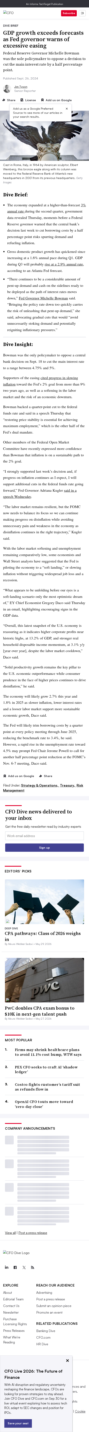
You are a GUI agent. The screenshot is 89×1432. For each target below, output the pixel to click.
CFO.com (43, 1337)
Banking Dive (45, 1331)
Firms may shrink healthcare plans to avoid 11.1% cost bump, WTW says (48, 1052)
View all (10, 1233)
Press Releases (14, 1331)
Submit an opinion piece (53, 1306)
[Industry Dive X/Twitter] (23, 1267)
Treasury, (68, 785)
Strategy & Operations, (40, 785)
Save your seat (18, 1423)
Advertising (44, 1292)
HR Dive (42, 1344)
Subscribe (69, 13)
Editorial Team (13, 1299)
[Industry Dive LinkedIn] (6, 1267)
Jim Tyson (20, 86)
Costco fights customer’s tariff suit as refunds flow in (47, 1087)
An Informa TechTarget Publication (44, 4)
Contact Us (11, 1306)
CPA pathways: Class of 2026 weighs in (43, 936)
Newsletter (11, 1312)
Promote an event (49, 1312)
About (7, 1292)
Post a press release (32, 1233)
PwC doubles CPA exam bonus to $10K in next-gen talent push (40, 1011)
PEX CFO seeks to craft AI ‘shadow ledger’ (46, 1069)
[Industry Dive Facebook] (15, 1267)
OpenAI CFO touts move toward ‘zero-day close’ (44, 1104)
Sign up (44, 847)
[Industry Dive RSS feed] (32, 1267)
